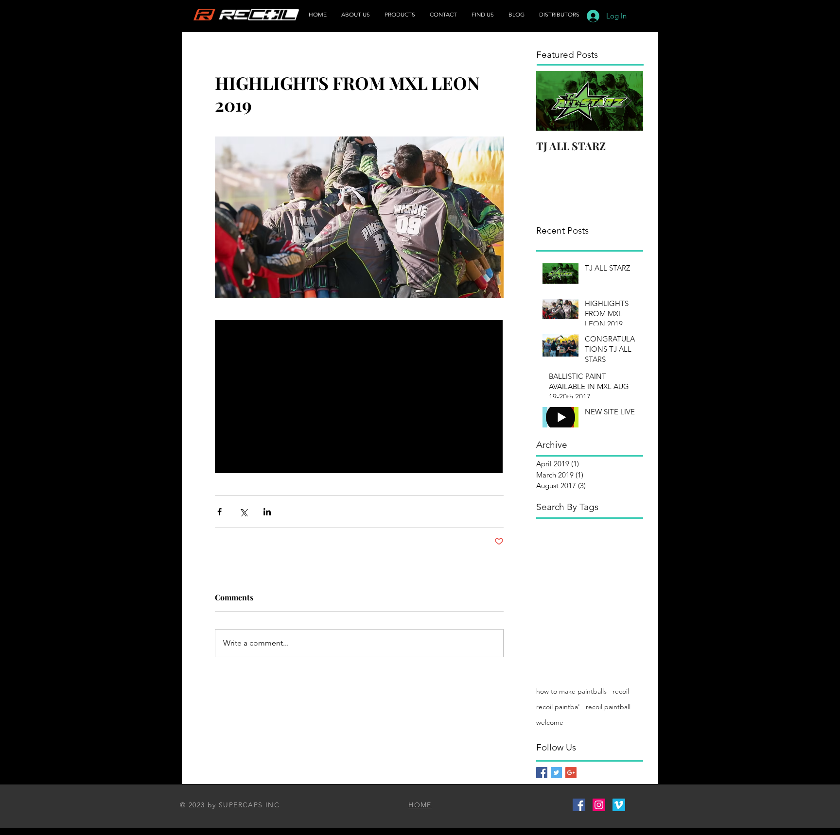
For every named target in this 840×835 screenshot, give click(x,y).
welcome (549, 722)
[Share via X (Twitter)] (243, 511)
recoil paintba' (558, 706)
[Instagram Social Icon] (599, 805)
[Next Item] (627, 100)
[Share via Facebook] (219, 511)
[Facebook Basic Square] (541, 772)
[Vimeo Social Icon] (618, 805)
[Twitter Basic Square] (556, 772)
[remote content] (359, 397)
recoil (620, 691)
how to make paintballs (571, 691)
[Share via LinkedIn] (267, 511)
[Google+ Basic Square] (571, 772)
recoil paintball (608, 706)
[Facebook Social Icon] (579, 805)
